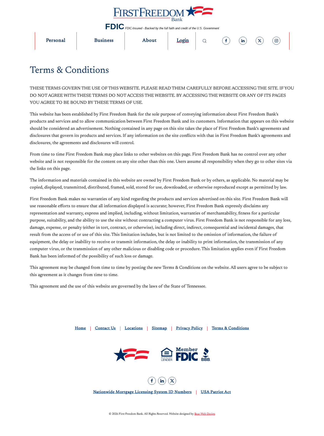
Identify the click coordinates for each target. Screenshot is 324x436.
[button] (204, 41)
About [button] (149, 40)
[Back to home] (162, 14)
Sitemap (159, 328)
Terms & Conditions (230, 328)
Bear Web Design (204, 413)
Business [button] (104, 40)
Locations (134, 328)
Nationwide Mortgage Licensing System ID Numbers (142, 392)
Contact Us (105, 328)
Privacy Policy (189, 328)
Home (80, 328)
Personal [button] (55, 40)
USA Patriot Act (216, 392)
